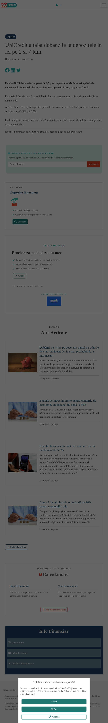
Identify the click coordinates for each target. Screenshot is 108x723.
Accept (54, 701)
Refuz (54, 709)
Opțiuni (55, 717)
